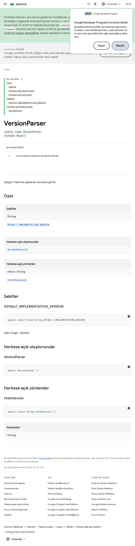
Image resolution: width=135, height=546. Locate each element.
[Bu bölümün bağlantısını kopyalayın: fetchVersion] (27, 399)
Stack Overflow (99, 509)
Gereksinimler (11, 488)
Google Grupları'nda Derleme (63, 509)
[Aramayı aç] (89, 4)
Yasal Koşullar (46, 527)
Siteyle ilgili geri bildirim (88, 527)
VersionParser (16, 249)
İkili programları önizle (15, 499)
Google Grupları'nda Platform (63, 504)
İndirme (8, 493)
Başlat (120, 45)
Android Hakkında (13, 527)
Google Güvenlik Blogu (60, 499)
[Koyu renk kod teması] (129, 316)
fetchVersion (15, 280)
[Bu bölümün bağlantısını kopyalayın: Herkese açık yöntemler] (52, 388)
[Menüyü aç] (5, 4)
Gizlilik (69, 527)
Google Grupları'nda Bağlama (63, 514)
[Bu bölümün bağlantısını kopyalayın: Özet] (16, 196)
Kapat (102, 45)
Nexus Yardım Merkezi (103, 493)
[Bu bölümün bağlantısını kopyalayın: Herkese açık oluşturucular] (58, 347)
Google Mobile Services (103, 504)
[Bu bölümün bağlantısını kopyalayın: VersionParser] (28, 357)
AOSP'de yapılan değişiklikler (21, 33)
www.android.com (101, 499)
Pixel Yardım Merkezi (102, 488)
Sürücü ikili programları (16, 509)
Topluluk (30, 527)
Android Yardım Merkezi (104, 483)
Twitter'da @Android (58, 483)
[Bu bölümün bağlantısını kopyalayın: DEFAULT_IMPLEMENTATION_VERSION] (67, 307)
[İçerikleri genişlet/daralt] (22, 79)
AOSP (7, 69)
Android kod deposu (14, 483)
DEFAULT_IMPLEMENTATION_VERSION (28, 224)
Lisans (59, 527)
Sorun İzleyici (98, 514)
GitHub (7, 514)
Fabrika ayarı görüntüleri (16, 504)
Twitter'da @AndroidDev (60, 488)
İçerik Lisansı (45, 458)
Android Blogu (55, 493)
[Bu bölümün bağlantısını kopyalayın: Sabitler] (22, 297)
